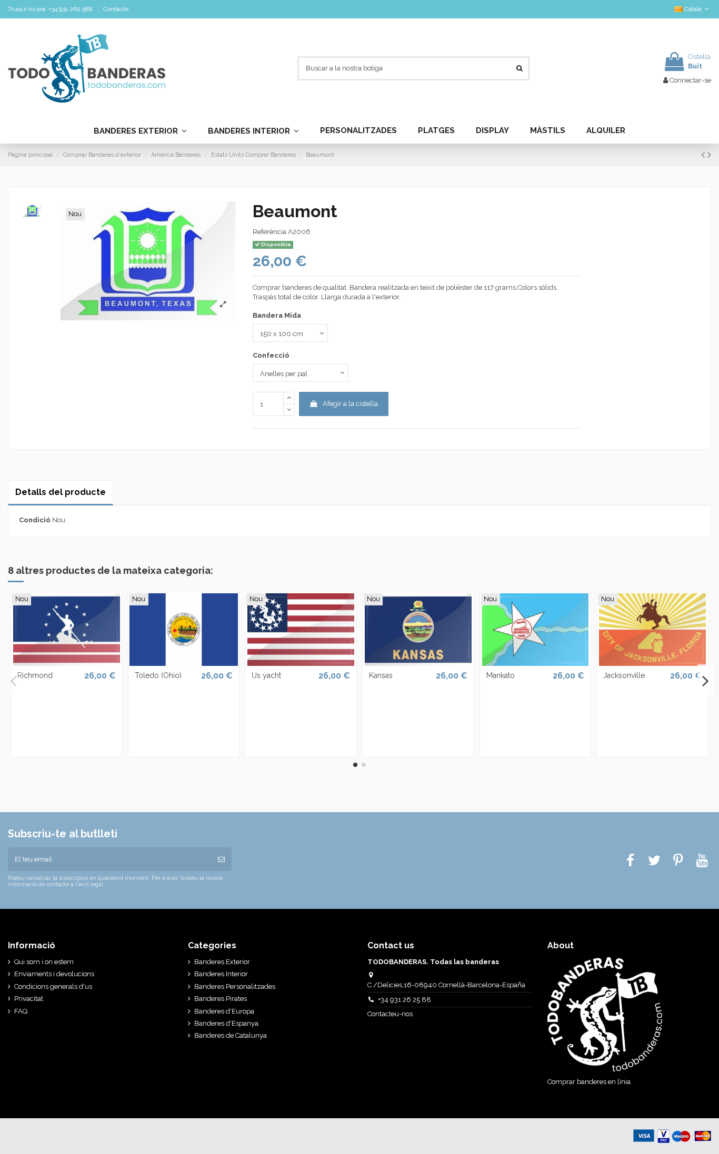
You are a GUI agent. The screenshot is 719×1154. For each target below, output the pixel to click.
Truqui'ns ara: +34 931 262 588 (51, 9)
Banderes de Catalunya (230, 1035)
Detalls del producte (60, 492)
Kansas (381, 675)
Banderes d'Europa (224, 1011)
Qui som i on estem (44, 962)
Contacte (115, 9)
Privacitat (28, 999)
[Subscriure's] (221, 859)
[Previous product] (704, 155)
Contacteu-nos (390, 1014)
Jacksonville (624, 675)
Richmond (35, 675)
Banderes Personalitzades (234, 986)
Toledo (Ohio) (158, 675)
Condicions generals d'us (53, 986)
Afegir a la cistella (350, 404)
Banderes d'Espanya (226, 1023)
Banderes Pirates (220, 999)
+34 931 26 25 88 (404, 1000)
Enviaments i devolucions (54, 974)
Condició (35, 520)
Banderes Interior (221, 974)
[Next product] (709, 155)
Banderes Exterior (222, 962)
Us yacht (266, 675)
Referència (269, 232)
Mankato (500, 675)
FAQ (20, 1011)
